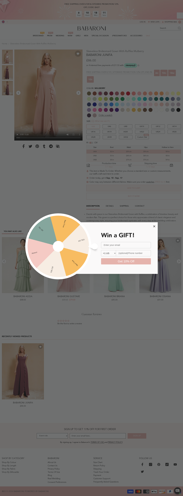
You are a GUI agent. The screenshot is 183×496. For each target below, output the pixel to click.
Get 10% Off (126, 261)
